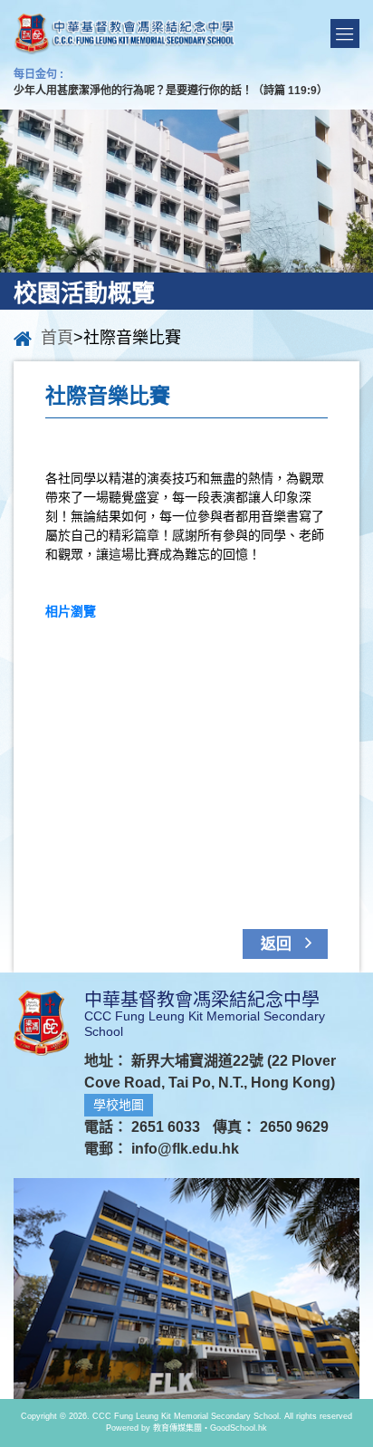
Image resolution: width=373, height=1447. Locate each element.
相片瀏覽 (70, 611)
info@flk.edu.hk (185, 1148)
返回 (278, 944)
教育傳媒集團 (177, 1428)
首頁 (57, 338)
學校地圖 (118, 1104)
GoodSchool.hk (238, 1428)
